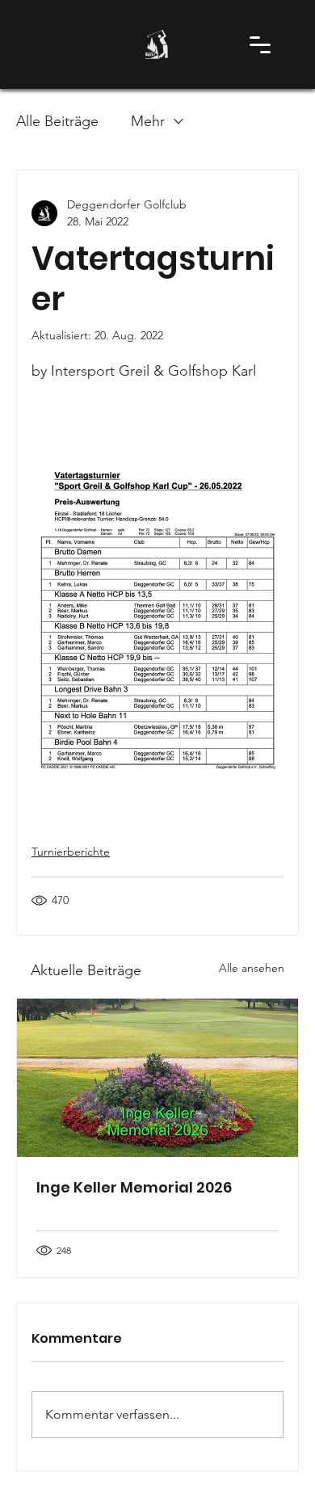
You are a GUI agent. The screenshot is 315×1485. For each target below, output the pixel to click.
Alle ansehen (251, 968)
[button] (259, 44)
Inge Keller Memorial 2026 (134, 1187)
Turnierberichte (71, 851)
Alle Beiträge (57, 121)
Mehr (148, 121)
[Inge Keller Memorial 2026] (157, 1078)
